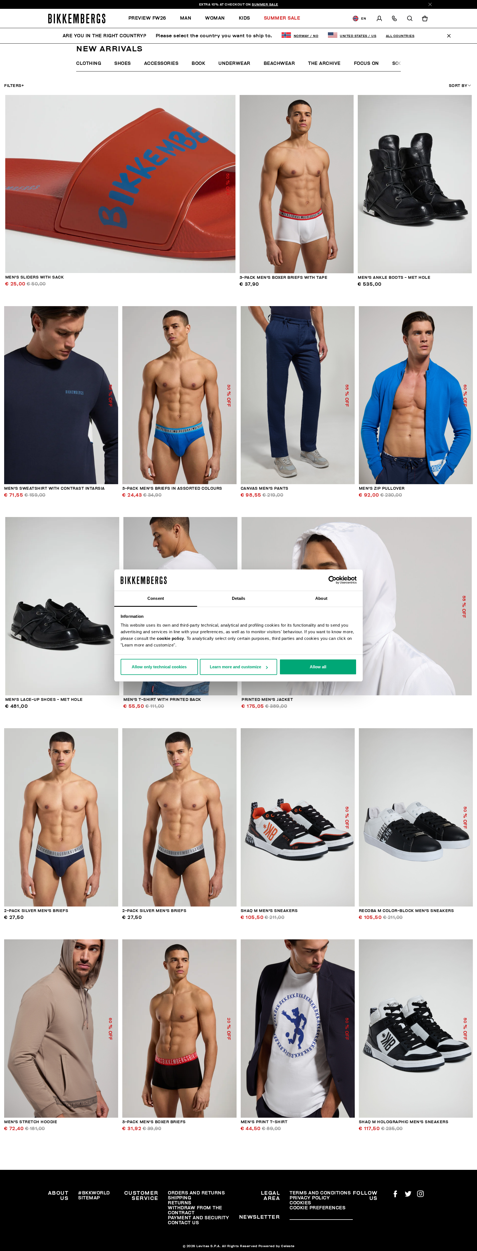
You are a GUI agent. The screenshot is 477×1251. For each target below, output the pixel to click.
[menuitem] (150, 18)
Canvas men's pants (264, 488)
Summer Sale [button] (282, 18)
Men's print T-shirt (264, 1122)
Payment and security (198, 1218)
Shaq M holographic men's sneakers (404, 1122)
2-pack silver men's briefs (36, 911)
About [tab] (321, 598)
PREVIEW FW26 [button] (147, 18)
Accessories (161, 63)
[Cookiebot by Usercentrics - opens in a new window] (332, 580)
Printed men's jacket (267, 700)
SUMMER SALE (265, 4)
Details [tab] (238, 598)
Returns (179, 1203)
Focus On (366, 63)
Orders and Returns (196, 1193)
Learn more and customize (235, 666)
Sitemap (89, 1198)
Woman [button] (215, 18)
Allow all (318, 666)
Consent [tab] (155, 598)
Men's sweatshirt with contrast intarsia (54, 488)
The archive (324, 63)
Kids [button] (244, 18)
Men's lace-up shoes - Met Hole (44, 700)
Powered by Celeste (276, 1246)
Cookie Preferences (317, 1208)
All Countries (400, 36)
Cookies (300, 1203)
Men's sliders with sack (34, 277)
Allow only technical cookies (159, 666)
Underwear (234, 63)
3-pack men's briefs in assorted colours (172, 488)
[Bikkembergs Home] (76, 18)
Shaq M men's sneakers (269, 911)
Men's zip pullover (382, 488)
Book (198, 63)
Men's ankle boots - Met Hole (394, 277)
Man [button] (186, 18)
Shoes (122, 63)
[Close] (430, 4)
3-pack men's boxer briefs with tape (284, 277)
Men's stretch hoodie (30, 1122)
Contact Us (183, 1223)
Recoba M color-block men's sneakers (406, 911)
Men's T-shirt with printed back (162, 700)
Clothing (88, 63)
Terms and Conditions (320, 1193)
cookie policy (170, 638)
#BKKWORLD (94, 1193)
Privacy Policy (310, 1198)
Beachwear (279, 63)
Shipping (179, 1198)
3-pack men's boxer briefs (154, 1122)
